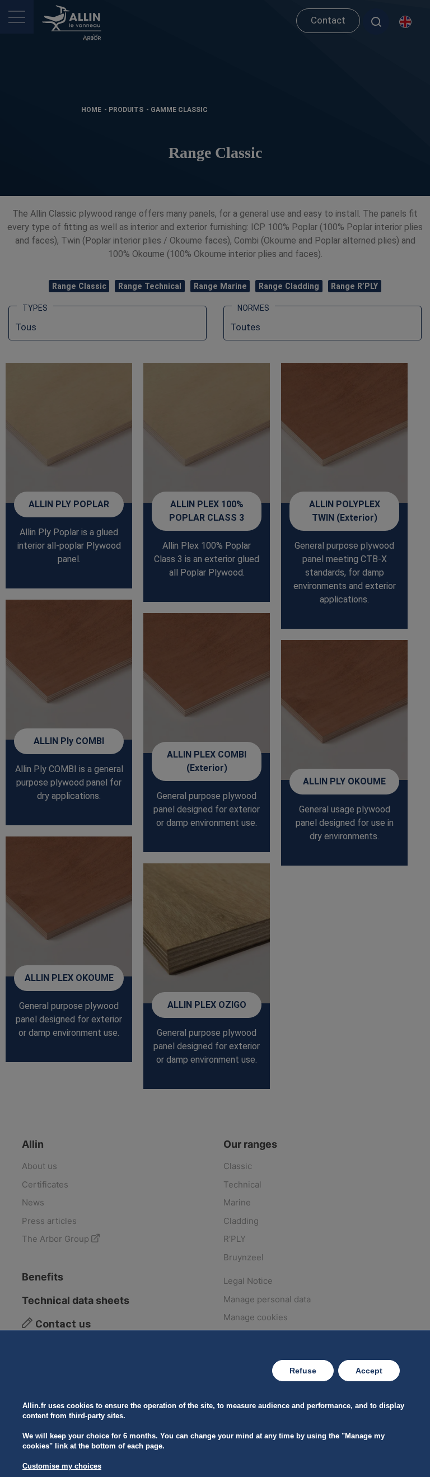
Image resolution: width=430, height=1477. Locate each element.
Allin (33, 1144)
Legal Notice (248, 1280)
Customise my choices (61, 1466)
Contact (328, 20)
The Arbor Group (56, 1238)
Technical (242, 1184)
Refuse (302, 1370)
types (35, 307)
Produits (126, 110)
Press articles (49, 1221)
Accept (369, 1370)
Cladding (241, 1221)
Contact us (61, 1323)
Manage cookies (255, 1317)
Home (91, 110)
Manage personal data (267, 1299)
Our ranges (250, 1144)
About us (39, 1166)
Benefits (42, 1277)
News (33, 1202)
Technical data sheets (75, 1300)
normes (253, 307)
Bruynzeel (243, 1257)
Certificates (45, 1184)
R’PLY (234, 1238)
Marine (237, 1202)
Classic (237, 1166)
